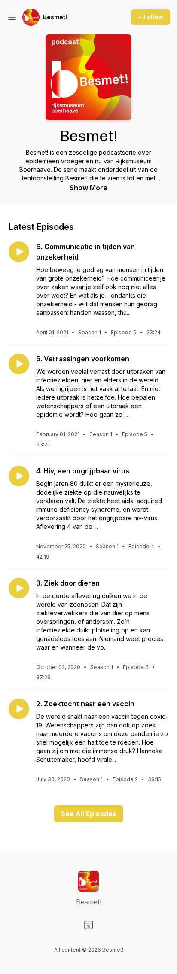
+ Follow (150, 17)
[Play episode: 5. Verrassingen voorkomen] (19, 364)
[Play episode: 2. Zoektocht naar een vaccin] (19, 709)
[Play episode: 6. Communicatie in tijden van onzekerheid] (19, 251)
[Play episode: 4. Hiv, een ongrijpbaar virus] (19, 476)
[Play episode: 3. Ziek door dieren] (19, 588)
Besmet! (55, 17)
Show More (88, 187)
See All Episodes (88, 813)
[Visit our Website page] (88, 925)
